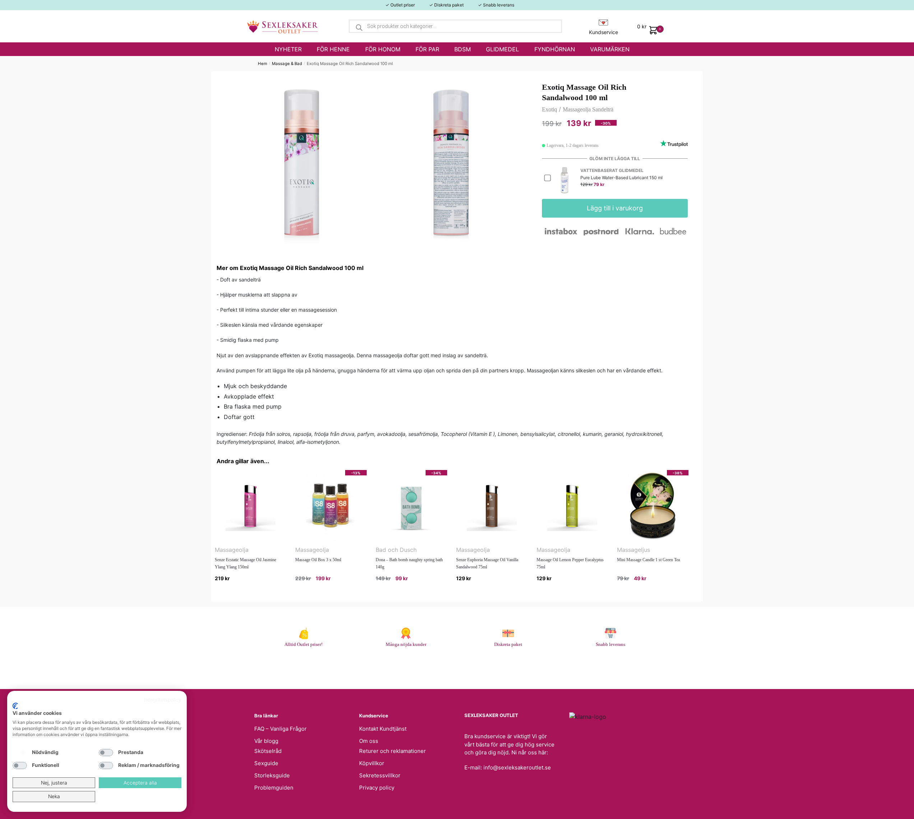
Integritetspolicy (162, 700)
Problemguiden (273, 787)
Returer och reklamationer (392, 751)
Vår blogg (266, 740)
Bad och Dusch (396, 549)
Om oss (368, 740)
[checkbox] (20, 752)
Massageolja (232, 549)
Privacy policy (376, 787)
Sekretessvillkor (379, 775)
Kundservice (603, 32)
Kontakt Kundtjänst (383, 728)
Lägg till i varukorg (615, 208)
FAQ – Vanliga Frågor (280, 728)
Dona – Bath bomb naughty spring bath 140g (409, 563)
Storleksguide (272, 775)
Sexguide (266, 763)
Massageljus (633, 549)
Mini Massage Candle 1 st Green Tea (648, 559)
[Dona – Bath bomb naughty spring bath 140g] (411, 506)
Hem (262, 63)
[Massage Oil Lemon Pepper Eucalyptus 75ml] (572, 506)
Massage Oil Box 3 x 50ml (318, 559)
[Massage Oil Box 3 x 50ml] (331, 506)
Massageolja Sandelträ (588, 109)
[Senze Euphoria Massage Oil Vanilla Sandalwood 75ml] (492, 506)
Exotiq (549, 109)
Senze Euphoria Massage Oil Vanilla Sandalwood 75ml (487, 563)
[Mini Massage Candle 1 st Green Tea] (652, 506)
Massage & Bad (287, 63)
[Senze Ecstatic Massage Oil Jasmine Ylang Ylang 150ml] (250, 506)
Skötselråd (268, 751)
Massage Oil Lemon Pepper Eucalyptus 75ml (570, 563)
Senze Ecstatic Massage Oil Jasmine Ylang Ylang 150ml (245, 563)
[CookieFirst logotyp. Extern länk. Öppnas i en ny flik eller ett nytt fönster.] (15, 706)
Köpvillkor (371, 763)
